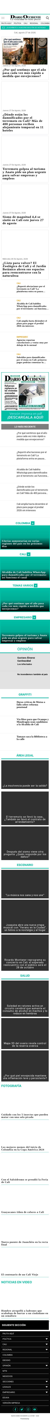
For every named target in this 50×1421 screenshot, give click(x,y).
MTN (5, 1371)
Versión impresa (11, 1403)
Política (17, 23)
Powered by (25, 1419)
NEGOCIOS (8, 1376)
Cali (25, 23)
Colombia (45, 23)
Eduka (6, 1397)
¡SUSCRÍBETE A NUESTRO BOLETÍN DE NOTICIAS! (26, 28)
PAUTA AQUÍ (6, 23)
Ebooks (6, 1360)
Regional (34, 23)
